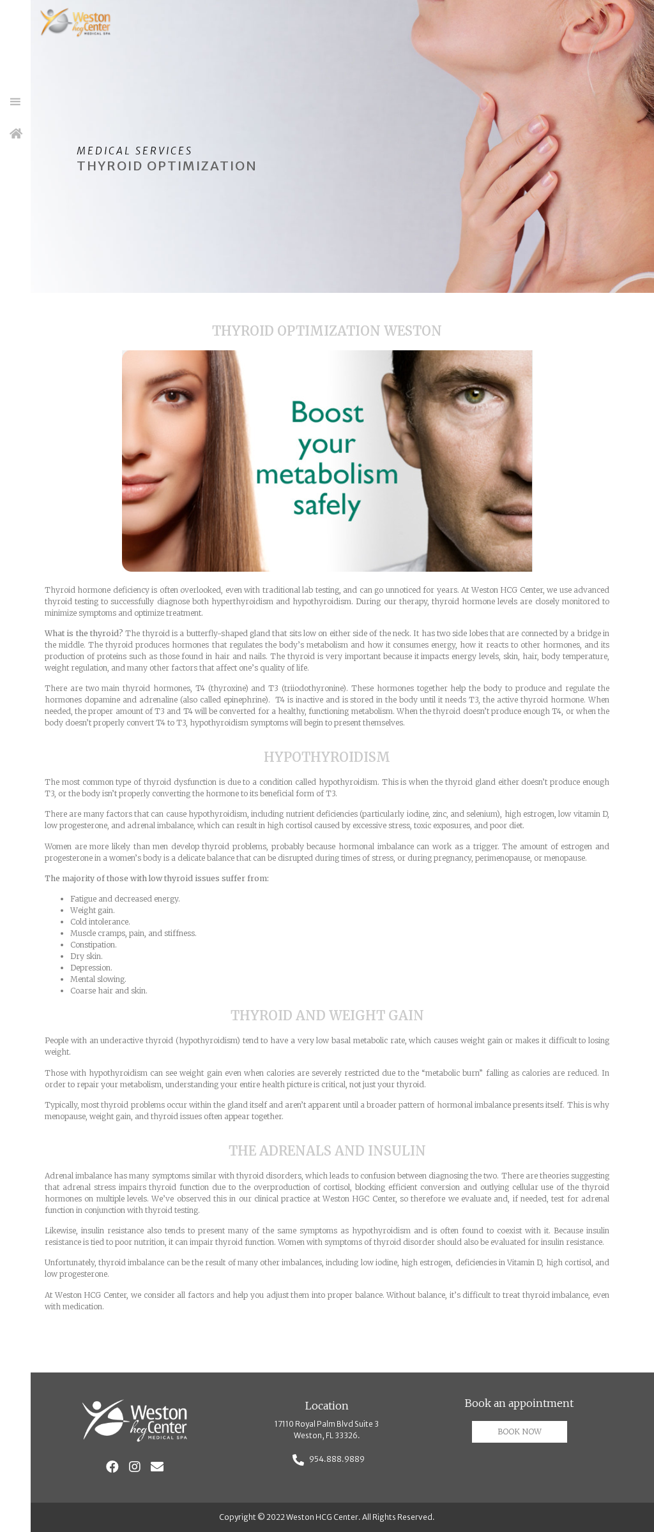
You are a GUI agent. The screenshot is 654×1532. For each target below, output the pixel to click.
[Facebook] (112, 1467)
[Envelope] (157, 1467)
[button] (15, 102)
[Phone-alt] (298, 1459)
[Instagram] (135, 1467)
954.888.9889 (337, 1459)
